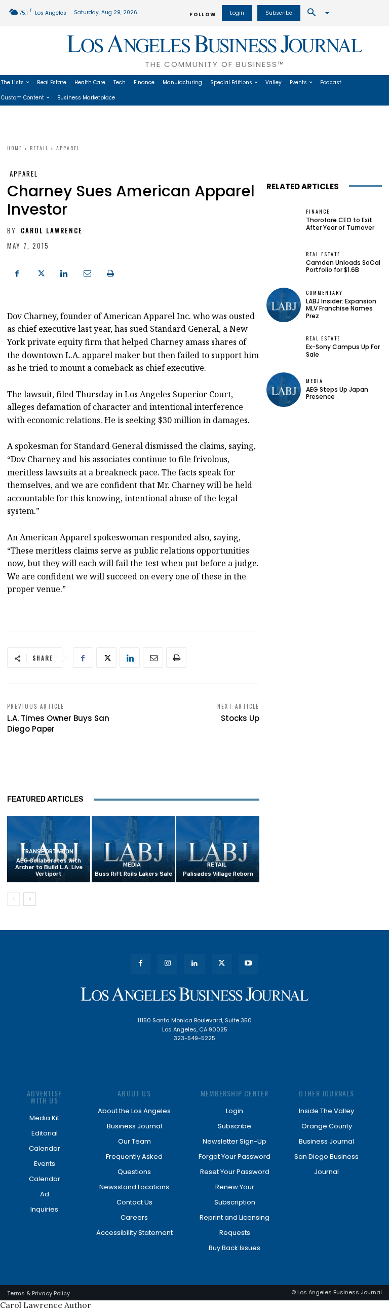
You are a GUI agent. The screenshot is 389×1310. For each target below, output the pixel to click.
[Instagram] (167, 964)
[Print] (110, 272)
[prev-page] (13, 899)
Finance (318, 211)
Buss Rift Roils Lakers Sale (133, 874)
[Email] (87, 272)
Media (132, 865)
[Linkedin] (64, 272)
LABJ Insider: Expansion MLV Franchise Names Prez (341, 308)
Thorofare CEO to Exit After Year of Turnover (340, 223)
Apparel (68, 148)
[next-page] (29, 899)
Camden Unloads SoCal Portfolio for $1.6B (343, 266)
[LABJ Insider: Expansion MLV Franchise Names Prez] (283, 305)
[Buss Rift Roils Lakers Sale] (133, 849)
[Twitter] (40, 272)
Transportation (47, 851)
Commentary (324, 292)
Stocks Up (240, 718)
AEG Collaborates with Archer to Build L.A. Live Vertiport (49, 867)
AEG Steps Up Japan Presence (337, 393)
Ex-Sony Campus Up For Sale (343, 350)
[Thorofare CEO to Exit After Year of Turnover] (283, 220)
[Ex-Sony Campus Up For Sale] (283, 347)
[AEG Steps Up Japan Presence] (283, 389)
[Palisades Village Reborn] (217, 849)
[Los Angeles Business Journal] (194, 994)
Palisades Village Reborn (218, 874)
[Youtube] (248, 964)
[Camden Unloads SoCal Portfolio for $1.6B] (283, 262)
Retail (39, 148)
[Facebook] (17, 272)
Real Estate (323, 254)
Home (14, 148)
